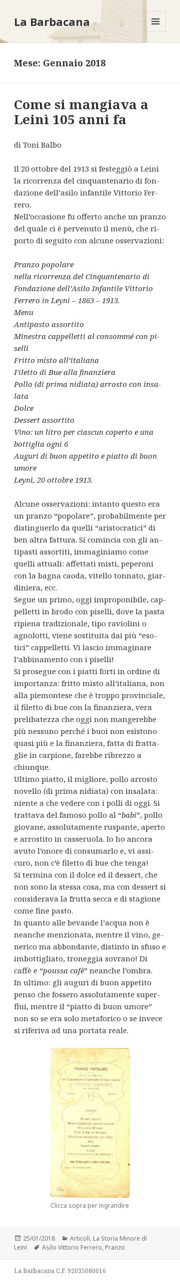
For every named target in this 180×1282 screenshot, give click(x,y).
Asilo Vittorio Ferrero (72, 1247)
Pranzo (115, 1247)
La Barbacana (52, 21)
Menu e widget (156, 31)
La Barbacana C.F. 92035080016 (60, 1271)
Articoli (80, 1238)
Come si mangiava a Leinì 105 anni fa (81, 111)
